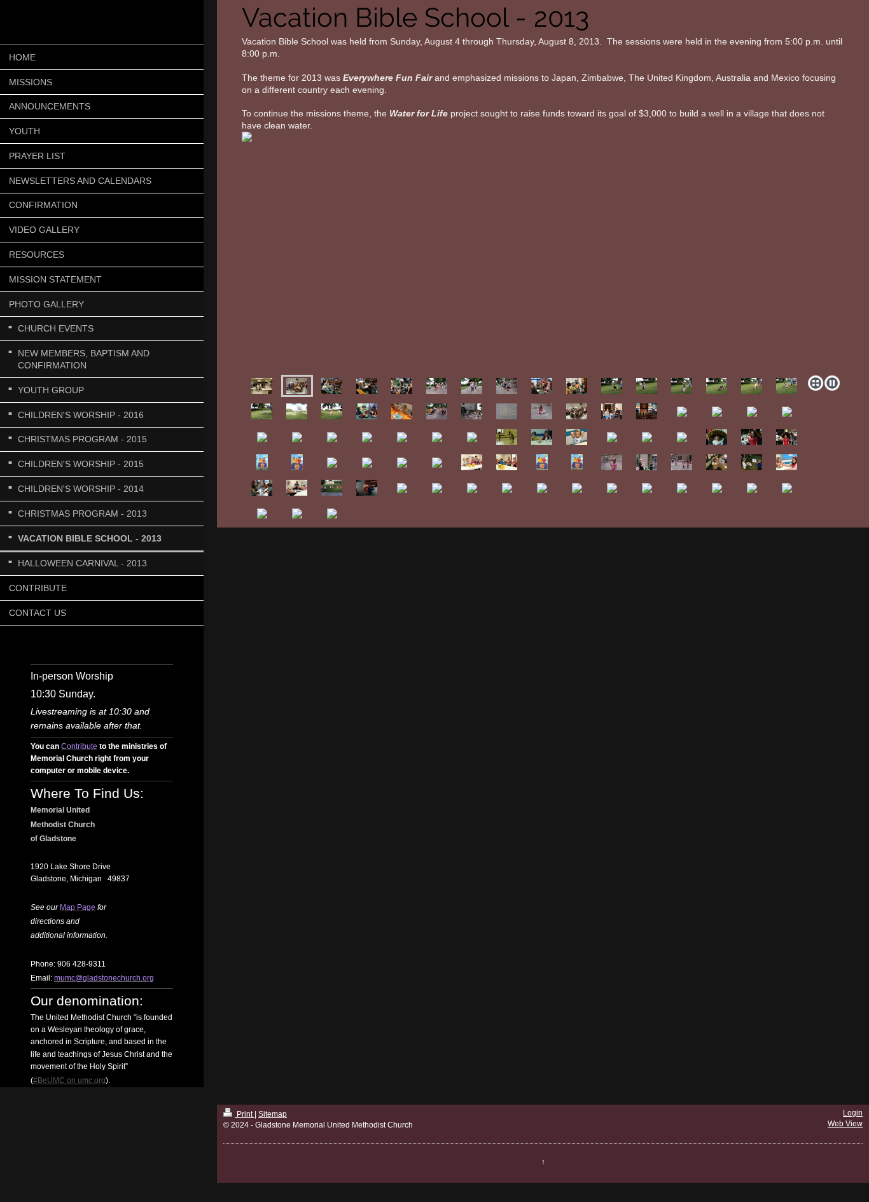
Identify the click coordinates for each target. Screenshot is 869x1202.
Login (853, 1112)
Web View (845, 1123)
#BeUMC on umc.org (69, 1080)
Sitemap (272, 1114)
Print (244, 1114)
